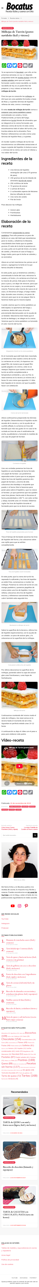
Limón (19, 1051)
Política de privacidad (10, 1260)
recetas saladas (7, 80)
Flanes (22, 1042)
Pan (33, 1054)
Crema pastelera (15, 806)
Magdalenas (28, 1051)
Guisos (4, 1048)
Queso (7, 1063)
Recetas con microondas (19, 1064)
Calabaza (18, 1036)
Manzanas (6, 1054)
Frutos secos (16, 1045)
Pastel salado (22, 1057)
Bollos (10, 1036)
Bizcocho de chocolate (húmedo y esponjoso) (18, 1168)
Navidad (19, 72)
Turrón (18, 809)
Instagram (5, 923)
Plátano (8, 1060)
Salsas (19, 1070)
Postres (11, 809)
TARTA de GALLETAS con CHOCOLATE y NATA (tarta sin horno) (18, 1214)
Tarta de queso (11, 1075)
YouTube (4, 919)
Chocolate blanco (29, 1039)
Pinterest (4, 928)
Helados (12, 1048)
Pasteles (4, 809)
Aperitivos (15, 1033)
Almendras (5, 1033)
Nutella (27, 1054)
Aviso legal (5, 1255)
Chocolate (11, 1039)
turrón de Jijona (25, 181)
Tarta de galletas (25, 1073)
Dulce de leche (12, 1042)
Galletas (28, 1045)
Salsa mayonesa (10, 1070)
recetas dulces (23, 78)
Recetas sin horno (18, 1065)
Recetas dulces (7, 28)
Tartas (29, 1075)
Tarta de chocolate (10, 1073)
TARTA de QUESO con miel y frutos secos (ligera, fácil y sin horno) (19, 1123)
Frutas (5, 1045)
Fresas (31, 1042)
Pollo (14, 1060)
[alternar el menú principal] (2, 8)
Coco (4, 1042)
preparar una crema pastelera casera (16, 112)
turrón (13, 120)
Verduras (13, 1079)
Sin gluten (28, 1070)
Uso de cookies (7, 1264)
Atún (22, 1033)
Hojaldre (25, 806)
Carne (26, 1036)
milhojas (28, 96)
